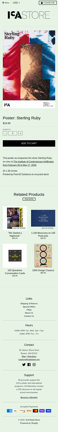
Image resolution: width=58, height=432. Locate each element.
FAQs (29, 310)
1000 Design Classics (43, 270)
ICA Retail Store (33, 420)
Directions (31, 356)
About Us (29, 313)
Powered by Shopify (29, 423)
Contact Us (29, 316)
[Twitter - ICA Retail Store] (24, 364)
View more (29, 199)
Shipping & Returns (29, 303)
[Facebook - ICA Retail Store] (29, 364)
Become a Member (29, 397)
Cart (49, 3)
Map (24, 356)
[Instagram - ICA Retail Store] (34, 364)
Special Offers (29, 307)
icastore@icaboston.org (29, 359)
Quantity (7, 129)
